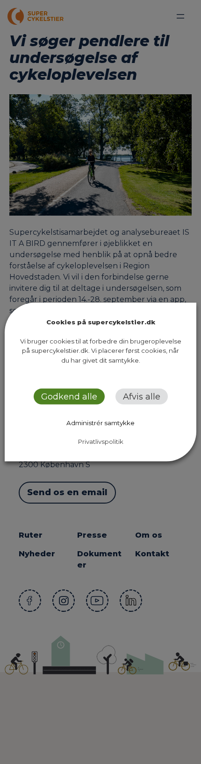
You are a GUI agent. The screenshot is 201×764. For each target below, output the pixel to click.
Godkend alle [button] (69, 397)
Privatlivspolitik (100, 441)
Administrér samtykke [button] (100, 423)
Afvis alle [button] (141, 397)
